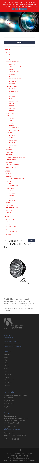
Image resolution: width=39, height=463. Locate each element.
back (31, 240)
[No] (37, 6)
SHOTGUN (11, 198)
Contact (6, 378)
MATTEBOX (12, 142)
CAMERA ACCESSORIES (12, 62)
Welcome (7, 355)
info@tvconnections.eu (12, 429)
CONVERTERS (10, 113)
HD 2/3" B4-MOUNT (14, 128)
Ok (13, 9)
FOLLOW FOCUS (13, 140)
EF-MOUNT (12, 123)
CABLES (11, 69)
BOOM (10, 183)
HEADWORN (12, 193)
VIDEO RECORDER (11, 160)
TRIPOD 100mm (13, 108)
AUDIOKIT (9, 174)
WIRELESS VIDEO (11, 167)
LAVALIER (11, 195)
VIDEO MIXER (10, 162)
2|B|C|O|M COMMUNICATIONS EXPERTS (19, 460)
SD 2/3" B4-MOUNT (14, 130)
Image (7, 366)
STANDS (8, 234)
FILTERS (11, 137)
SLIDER (10, 98)
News (5, 372)
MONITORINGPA (10, 205)
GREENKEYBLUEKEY (11, 226)
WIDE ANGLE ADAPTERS (13, 165)
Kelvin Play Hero (9, 404)
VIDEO (7, 49)
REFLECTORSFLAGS (11, 231)
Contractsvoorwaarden (12, 344)
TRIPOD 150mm (13, 111)
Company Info (9, 380)
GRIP (7, 229)
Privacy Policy (8, 335)
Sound (7, 363)
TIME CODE (9, 210)
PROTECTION (12, 81)
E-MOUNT (11, 120)
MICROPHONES (10, 188)
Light (6, 360)
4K (9, 54)
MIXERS (8, 203)
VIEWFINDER (12, 84)
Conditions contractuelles (13, 346)
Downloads (7, 375)
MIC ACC (8, 181)
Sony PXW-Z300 (9, 401)
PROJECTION (9, 152)
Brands (6, 358)
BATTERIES (12, 64)
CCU (10, 76)
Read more (23, 9)
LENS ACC (9, 133)
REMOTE (11, 147)
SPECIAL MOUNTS (14, 101)
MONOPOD (12, 96)
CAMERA (8, 52)
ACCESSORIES (12, 89)
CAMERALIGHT (13, 74)
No (17, 9)
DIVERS (8, 224)
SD (9, 59)
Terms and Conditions (12, 341)
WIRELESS (9, 213)
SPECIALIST (12, 200)
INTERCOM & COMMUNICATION (15, 178)
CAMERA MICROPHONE (15, 71)
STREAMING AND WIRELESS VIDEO (15, 157)
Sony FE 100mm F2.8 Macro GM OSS (15, 395)
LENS (7, 116)
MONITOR (9, 150)
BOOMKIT (9, 176)
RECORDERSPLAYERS (12, 208)
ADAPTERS (12, 135)
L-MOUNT (11, 118)
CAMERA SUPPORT (11, 86)
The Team (8, 383)
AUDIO (7, 171)
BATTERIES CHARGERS (15, 66)
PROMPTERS (9, 155)
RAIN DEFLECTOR (13, 145)
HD (9, 57)
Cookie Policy (8, 338)
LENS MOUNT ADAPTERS (15, 79)
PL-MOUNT (12, 125)
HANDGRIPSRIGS (13, 91)
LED (7, 222)
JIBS (10, 93)
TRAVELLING (12, 103)
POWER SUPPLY (13, 186)
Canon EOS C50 (9, 398)
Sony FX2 (7, 407)
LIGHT (7, 216)
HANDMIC (11, 190)
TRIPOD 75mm (13, 106)
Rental (6, 369)
